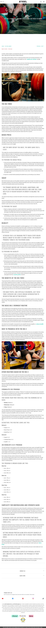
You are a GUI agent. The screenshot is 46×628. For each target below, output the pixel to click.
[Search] (3, 1)
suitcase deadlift (39, 324)
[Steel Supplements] (23, 1)
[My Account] (41, 1)
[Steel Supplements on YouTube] (3, 598)
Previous (38, 46)
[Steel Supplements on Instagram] (33, 598)
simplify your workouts (32, 59)
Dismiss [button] (41, 627)
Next (42, 46)
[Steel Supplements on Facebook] (13, 598)
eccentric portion (17, 274)
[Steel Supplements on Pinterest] (23, 598)
